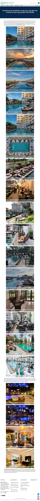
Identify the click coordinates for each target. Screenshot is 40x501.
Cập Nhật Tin (17, 5)
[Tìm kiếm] (38, 3)
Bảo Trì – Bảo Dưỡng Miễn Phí (15, 488)
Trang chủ (2, 5)
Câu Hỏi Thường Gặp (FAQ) (25, 482)
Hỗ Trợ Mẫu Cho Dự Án (14, 489)
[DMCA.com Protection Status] (3, 495)
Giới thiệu (7, 5)
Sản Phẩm (11, 5)
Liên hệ (21, 5)
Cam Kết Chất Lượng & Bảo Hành (25, 486)
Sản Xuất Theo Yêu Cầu (14, 491)
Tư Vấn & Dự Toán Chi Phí (14, 482)
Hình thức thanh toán (24, 489)
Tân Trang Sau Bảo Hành (14, 485)
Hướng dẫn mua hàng (24, 488)
